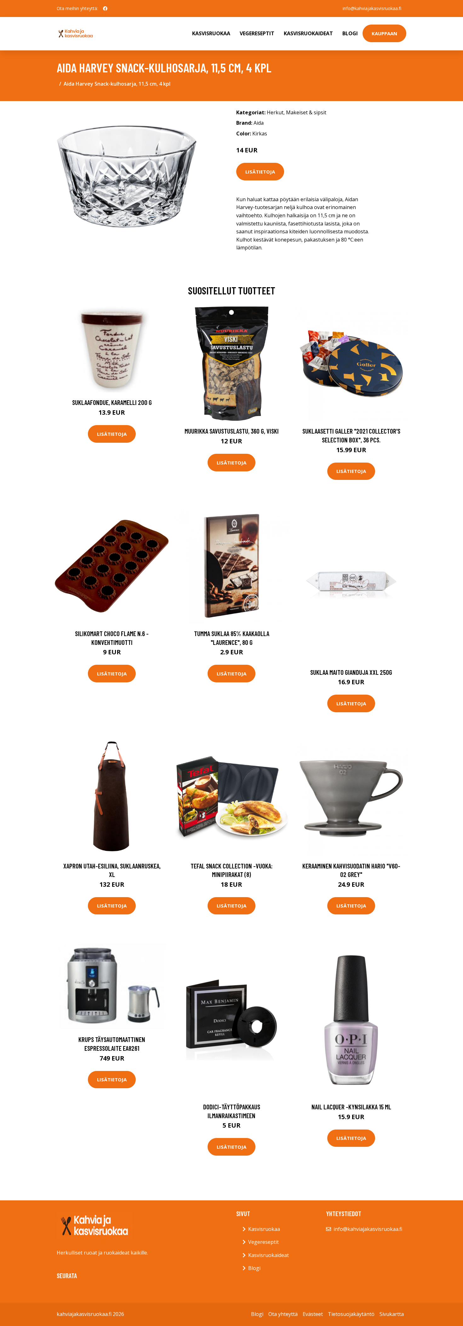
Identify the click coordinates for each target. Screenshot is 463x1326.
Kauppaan (384, 33)
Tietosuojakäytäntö (351, 1314)
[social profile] (105, 8)
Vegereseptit (257, 33)
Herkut (275, 112)
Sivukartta (392, 1314)
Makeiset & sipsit (306, 112)
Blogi (350, 33)
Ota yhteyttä (283, 1314)
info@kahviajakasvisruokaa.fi (372, 8)
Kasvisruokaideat (308, 33)
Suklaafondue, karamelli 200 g (112, 402)
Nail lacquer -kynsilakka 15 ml (351, 1107)
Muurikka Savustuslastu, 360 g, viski (232, 431)
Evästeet (313, 1314)
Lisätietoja (260, 171)
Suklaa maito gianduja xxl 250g (351, 672)
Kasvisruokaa (211, 33)
